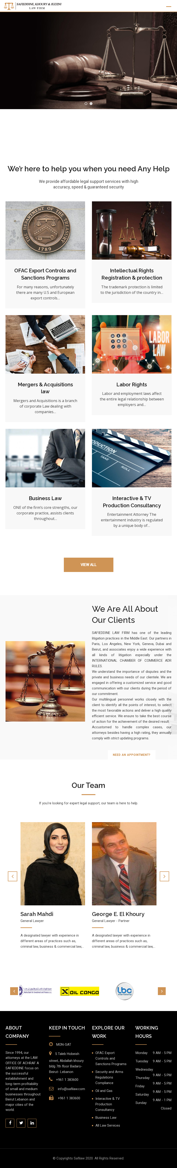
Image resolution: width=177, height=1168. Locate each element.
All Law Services (107, 1125)
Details (45, 231)
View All (89, 564)
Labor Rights (131, 384)
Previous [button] (14, 991)
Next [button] (162, 991)
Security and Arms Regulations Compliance (109, 1077)
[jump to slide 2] (91, 103)
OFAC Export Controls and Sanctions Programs (111, 1058)
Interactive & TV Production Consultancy (107, 1104)
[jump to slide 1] (86, 103)
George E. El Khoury (47, 914)
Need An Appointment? (131, 754)
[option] (45, 991)
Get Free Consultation (88, 128)
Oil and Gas (103, 1091)
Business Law (45, 498)
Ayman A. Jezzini (113, 914)
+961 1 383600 (67, 1080)
